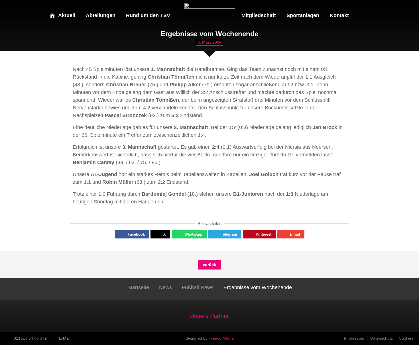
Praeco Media (221, 338)
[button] (132, 234)
